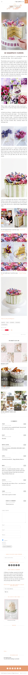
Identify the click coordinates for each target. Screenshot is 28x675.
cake (7, 322)
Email (3, 530)
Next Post (23, 334)
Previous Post (6, 334)
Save (7, 330)
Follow (5, 651)
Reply (25, 444)
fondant (18, 322)
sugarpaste (4, 324)
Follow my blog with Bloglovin (7, 318)
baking (3, 322)
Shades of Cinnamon (11, 500)
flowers (12, 322)
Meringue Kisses (4, 363)
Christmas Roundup (5, 387)
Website (3, 534)
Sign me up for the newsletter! (4, 542)
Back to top (23, 673)
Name (3, 525)
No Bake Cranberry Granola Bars (8, 411)
